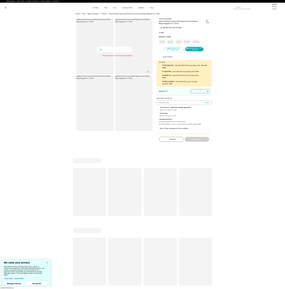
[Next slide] (209, 178)
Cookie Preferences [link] (7, 288)
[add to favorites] (103, 200)
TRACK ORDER (45, 1)
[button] (47, 262)
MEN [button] (105, 8)
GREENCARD (10, 1)
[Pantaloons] (9, 8)
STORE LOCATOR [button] (32, 1)
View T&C (204, 65)
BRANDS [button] (141, 8)
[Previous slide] (75, 178)
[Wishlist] (253, 7)
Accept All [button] (36, 284)
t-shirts (104, 14)
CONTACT (56, 1)
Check (207, 102)
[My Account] (260, 7)
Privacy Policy (8, 278)
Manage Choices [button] (14, 284)
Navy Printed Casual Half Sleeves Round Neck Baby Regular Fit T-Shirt (134, 14)
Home (78, 14)
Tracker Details (19, 278)
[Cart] (266, 7)
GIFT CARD (20, 1)
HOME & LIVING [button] (127, 8)
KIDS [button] (114, 8)
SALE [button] (152, 8)
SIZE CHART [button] (168, 57)
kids (84, 14)
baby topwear (93, 14)
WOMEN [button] (95, 8)
